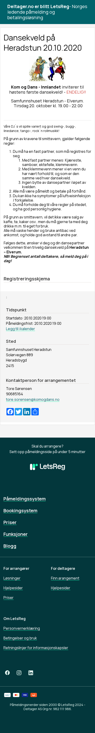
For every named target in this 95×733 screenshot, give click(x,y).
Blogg (9, 546)
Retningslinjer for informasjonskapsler (35, 647)
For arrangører (16, 568)
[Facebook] (7, 672)
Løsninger (12, 578)
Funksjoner (15, 534)
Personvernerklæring (21, 628)
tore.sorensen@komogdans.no (32, 399)
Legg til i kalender (20, 328)
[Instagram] (19, 672)
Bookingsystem (20, 510)
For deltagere (63, 568)
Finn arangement (65, 578)
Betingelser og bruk (20, 638)
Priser (10, 522)
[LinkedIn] (31, 672)
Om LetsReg (14, 618)
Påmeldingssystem (24, 499)
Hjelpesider (13, 587)
